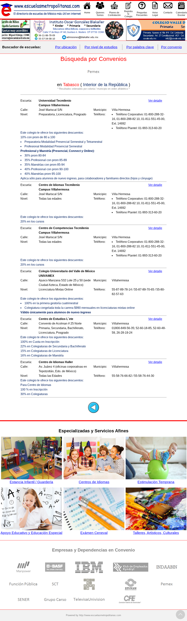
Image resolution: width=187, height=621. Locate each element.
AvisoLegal (155, 13)
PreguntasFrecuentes (141, 13)
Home (87, 12)
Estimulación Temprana (156, 482)
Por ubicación (66, 47)
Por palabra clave (140, 47)
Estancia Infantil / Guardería (31, 482)
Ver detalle (155, 100)
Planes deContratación (114, 13)
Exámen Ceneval (94, 533)
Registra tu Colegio (128, 14)
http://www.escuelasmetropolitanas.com (100, 615)
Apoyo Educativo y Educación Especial (31, 533)
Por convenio (171, 47)
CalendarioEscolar (181, 13)
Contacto (167, 12)
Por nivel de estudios (101, 47)
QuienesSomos (100, 13)
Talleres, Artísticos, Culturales (156, 533)
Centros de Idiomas (94, 482)
